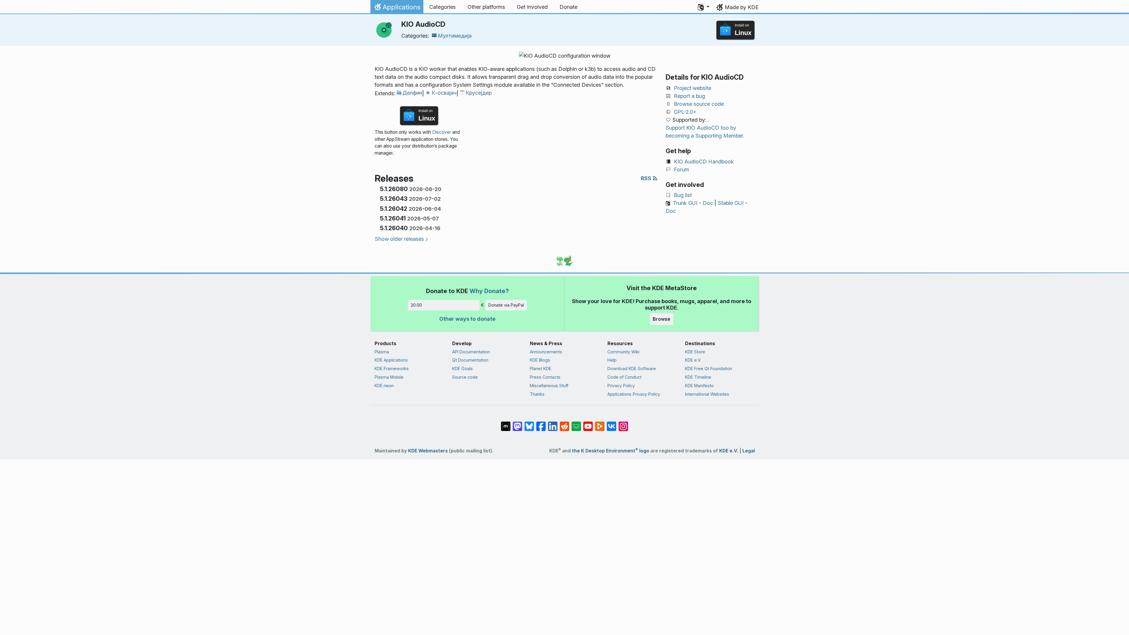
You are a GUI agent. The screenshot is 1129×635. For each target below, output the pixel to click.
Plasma (382, 351)
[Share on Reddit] (564, 423)
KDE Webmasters (428, 451)
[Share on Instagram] (623, 423)
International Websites (707, 394)
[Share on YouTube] (588, 423)
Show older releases (399, 239)
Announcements (546, 351)
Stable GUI (731, 203)
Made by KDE (742, 7)
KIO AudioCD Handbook (704, 161)
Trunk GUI (685, 203)
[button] (703, 7)
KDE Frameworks (392, 368)
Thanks (537, 394)
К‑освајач (444, 93)
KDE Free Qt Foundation (708, 368)
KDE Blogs (540, 359)
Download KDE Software (631, 368)
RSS (646, 178)
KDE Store (695, 351)
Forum (681, 169)
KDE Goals (462, 368)
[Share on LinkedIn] (552, 423)
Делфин (412, 93)
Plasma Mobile (389, 377)
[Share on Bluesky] (529, 423)
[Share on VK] (611, 423)
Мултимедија (455, 36)
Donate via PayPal (506, 305)
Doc (708, 203)
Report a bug (689, 96)
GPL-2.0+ (685, 112)
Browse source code (699, 104)
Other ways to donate (467, 319)
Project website (692, 88)
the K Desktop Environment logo (610, 451)
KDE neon (384, 385)
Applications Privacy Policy (633, 394)
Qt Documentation (470, 359)
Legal (748, 451)
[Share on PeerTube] (599, 423)
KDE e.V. (693, 359)
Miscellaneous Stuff (549, 385)
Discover (441, 132)
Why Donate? (489, 291)
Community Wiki (623, 351)
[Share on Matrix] (505, 423)
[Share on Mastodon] (517, 423)
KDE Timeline (698, 377)
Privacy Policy (621, 385)
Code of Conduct (624, 377)
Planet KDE (540, 368)
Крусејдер (479, 93)
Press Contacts (545, 377)
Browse (661, 319)
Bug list (683, 195)
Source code (465, 377)
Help (612, 359)
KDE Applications (391, 359)
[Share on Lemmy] (576, 423)
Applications (396, 8)
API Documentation (471, 351)
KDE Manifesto (699, 385)
